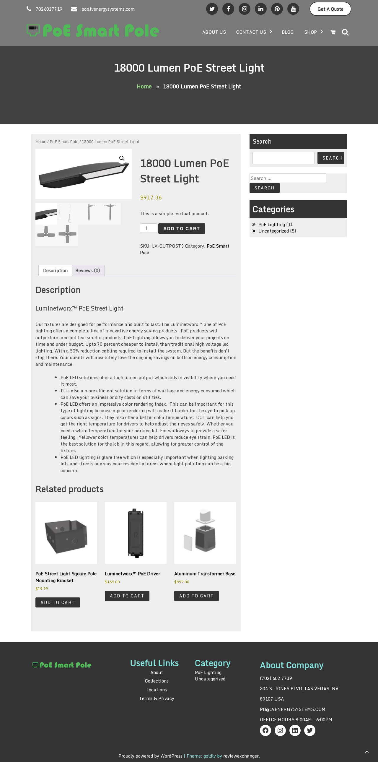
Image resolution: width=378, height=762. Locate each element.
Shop (310, 31)
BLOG (288, 31)
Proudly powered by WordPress (151, 755)
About (156, 672)
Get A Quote (330, 8)
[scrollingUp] (367, 752)
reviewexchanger (241, 755)
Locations (156, 689)
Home (144, 86)
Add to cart (181, 228)
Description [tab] (55, 270)
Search (262, 141)
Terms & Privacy (156, 698)
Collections (157, 680)
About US (214, 31)
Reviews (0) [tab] (87, 270)
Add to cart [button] (57, 602)
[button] (122, 158)
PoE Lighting (271, 224)
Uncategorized (273, 230)
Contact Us (251, 31)
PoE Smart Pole (64, 141)
